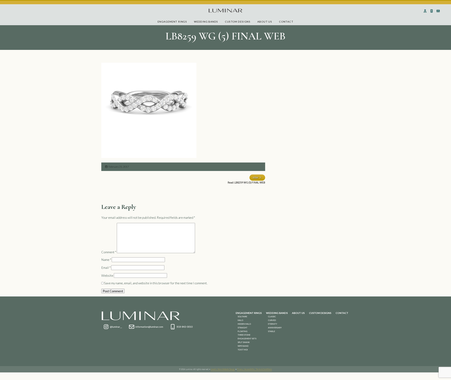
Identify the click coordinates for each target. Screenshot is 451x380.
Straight (242, 327)
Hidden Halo (244, 324)
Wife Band (243, 346)
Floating (243, 331)
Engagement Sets (247, 338)
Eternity (272, 324)
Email (106, 267)
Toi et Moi (243, 349)
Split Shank (244, 342)
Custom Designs (237, 21)
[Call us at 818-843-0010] (431, 10)
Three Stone (244, 335)
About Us (264, 21)
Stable (271, 331)
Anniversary (275, 327)
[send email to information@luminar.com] (438, 10)
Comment (108, 252)
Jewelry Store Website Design (223, 369)
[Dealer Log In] (425, 10)
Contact (286, 21)
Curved (272, 320)
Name (106, 260)
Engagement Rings (172, 21)
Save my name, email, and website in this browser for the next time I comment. (156, 283)
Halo (240, 320)
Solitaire (242, 316)
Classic (272, 316)
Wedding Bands (206, 21)
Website (107, 275)
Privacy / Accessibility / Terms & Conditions (254, 369)
